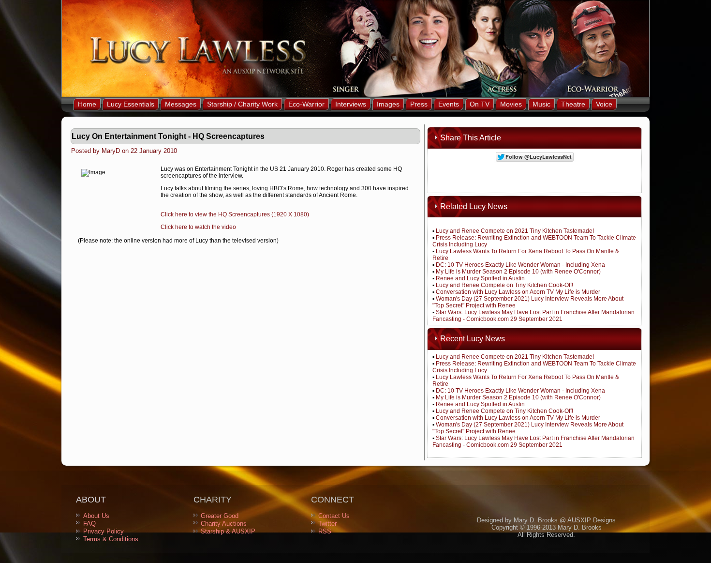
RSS (324, 531)
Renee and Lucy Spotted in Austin (480, 278)
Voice (604, 104)
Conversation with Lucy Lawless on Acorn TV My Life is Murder (518, 292)
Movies (511, 104)
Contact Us (334, 515)
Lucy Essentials (130, 104)
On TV (479, 104)
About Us (96, 515)
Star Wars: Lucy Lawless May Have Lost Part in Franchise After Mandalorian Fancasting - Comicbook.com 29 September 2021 (533, 315)
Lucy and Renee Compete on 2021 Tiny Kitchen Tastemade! (515, 231)
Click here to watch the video (198, 227)
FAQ (89, 523)
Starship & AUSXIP (228, 531)
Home (87, 104)
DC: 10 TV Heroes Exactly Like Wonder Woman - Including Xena (520, 264)
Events (448, 104)
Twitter (327, 523)
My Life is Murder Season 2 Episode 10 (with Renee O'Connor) (518, 271)
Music (541, 104)
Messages (180, 104)
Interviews (350, 104)
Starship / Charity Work (242, 104)
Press (419, 104)
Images (388, 104)
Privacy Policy (103, 531)
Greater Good (219, 515)
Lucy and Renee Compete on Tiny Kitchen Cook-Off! (504, 285)
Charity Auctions (224, 523)
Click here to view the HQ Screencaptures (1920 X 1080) (235, 214)
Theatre (573, 104)
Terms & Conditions (110, 539)
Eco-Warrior (306, 104)
